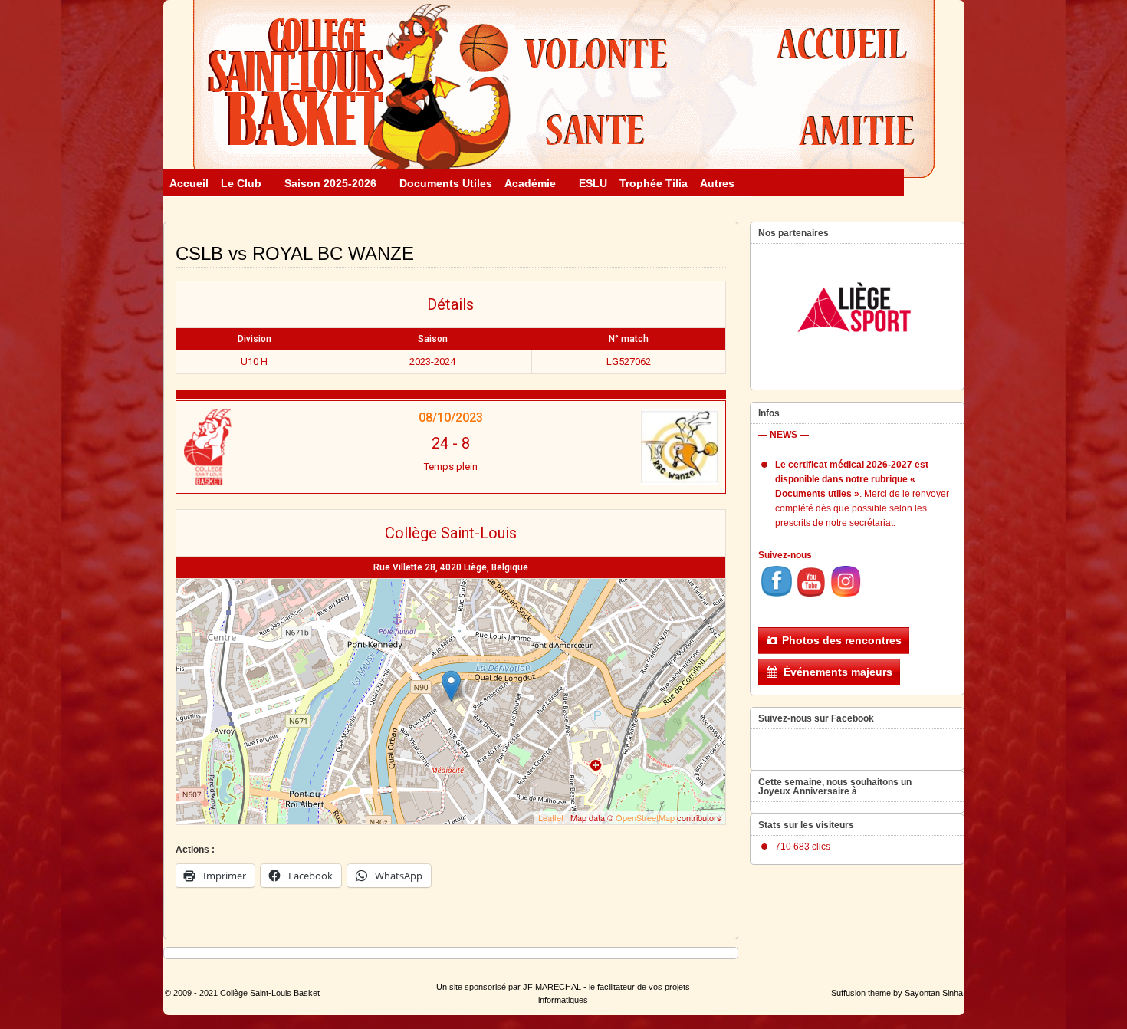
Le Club (241, 183)
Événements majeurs (838, 672)
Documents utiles (445, 183)
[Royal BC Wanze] (626, 447)
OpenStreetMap (645, 817)
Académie (530, 183)
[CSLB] (274, 447)
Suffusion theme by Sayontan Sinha (897, 993)
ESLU (593, 183)
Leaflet (551, 817)
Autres (717, 183)
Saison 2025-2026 (330, 183)
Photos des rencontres (842, 640)
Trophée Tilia (653, 183)
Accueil (189, 183)
